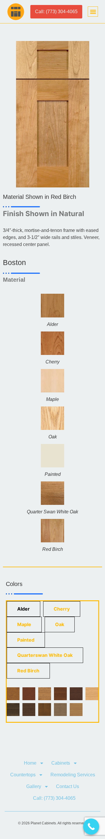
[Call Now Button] (91, 827)
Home (30, 763)
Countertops (23, 774)
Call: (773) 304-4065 (54, 798)
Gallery (33, 786)
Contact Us (67, 786)
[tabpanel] (52, 701)
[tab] (23, 609)
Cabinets (60, 763)
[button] (93, 11)
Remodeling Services (72, 774)
